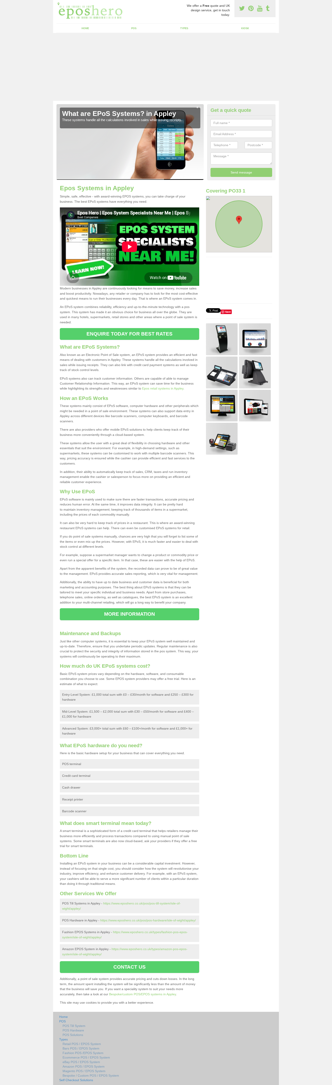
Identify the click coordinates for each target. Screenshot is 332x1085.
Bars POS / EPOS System (81, 1048)
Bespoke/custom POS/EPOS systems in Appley (142, 994)
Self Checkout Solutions (76, 1080)
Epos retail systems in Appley (162, 388)
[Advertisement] (166, 67)
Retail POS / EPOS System (82, 1044)
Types (184, 28)
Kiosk (245, 28)
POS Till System (74, 1026)
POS (133, 28)
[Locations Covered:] (58, 3)
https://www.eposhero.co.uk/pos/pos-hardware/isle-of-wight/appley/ (148, 920)
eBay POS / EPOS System (81, 1062)
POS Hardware (73, 1030)
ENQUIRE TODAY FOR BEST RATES (130, 334)
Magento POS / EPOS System (84, 1071)
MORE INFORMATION (129, 614)
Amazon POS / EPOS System (84, 1066)
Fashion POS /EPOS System (83, 1053)
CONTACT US (129, 967)
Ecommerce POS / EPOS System (86, 1057)
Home (85, 28)
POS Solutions (73, 1035)
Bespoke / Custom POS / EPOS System (91, 1075)
